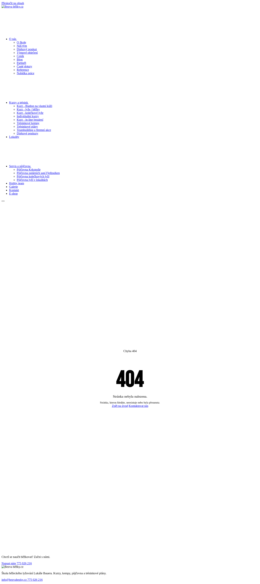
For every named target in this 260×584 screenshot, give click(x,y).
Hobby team (16, 183)
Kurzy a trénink (19, 102)
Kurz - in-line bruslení (30, 119)
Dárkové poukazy (27, 133)
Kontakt (14, 190)
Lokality (14, 136)
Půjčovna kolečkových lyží (33, 176)
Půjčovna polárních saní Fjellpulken (38, 173)
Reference (23, 69)
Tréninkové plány (27, 126)
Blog (20, 59)
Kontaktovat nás (138, 405)
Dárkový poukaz (27, 49)
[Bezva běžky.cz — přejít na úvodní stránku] (12, 6)
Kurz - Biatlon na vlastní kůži (34, 106)
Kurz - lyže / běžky (28, 109)
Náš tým (22, 45)
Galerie (13, 186)
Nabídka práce (25, 73)
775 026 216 (24, 563)
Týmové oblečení (27, 52)
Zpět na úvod (120, 405)
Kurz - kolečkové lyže (30, 112)
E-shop (13, 193)
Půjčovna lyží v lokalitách (32, 179)
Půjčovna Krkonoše (29, 169)
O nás (13, 39)
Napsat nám (9, 563)
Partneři (21, 63)
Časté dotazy (24, 66)
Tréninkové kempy (28, 123)
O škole (21, 42)
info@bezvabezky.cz (14, 579)
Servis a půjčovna (20, 166)
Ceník (20, 56)
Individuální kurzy (28, 116)
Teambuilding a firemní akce (34, 130)
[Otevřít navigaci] (3, 201)
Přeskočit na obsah (13, 3)
